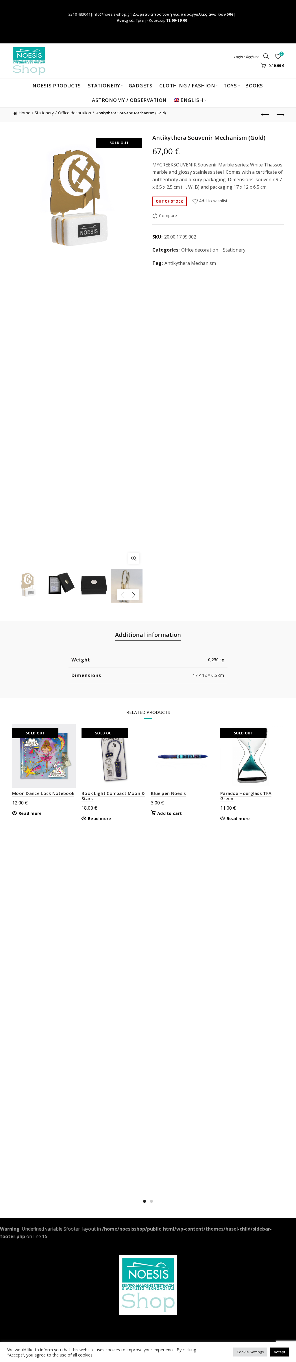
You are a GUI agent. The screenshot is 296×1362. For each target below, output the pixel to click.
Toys (230, 85)
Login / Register (246, 56)
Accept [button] (279, 1351)
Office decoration (74, 113)
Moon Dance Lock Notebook (43, 793)
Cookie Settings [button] (250, 1351)
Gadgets (141, 85)
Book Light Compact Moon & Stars (113, 795)
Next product (280, 115)
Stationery (104, 85)
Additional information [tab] (148, 635)
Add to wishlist (213, 201)
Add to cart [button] (169, 813)
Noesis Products (56, 85)
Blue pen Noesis (168, 793)
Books (254, 85)
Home (24, 113)
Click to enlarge (133, 558)
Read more (30, 813)
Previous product (265, 115)
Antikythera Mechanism (190, 263)
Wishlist (281, 54)
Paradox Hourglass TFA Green (245, 795)
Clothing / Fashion (187, 85)
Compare (168, 215)
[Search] (266, 56)
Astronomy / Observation (129, 100)
